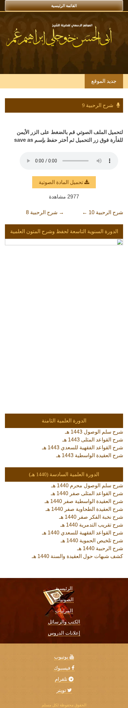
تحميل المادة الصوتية (61, 182)
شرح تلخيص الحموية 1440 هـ (92, 540)
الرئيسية (64, 588)
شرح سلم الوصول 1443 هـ (94, 432)
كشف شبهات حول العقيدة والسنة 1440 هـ (77, 556)
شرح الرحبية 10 (102, 212)
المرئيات (64, 610)
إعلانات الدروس (64, 633)
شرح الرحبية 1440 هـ (100, 548)
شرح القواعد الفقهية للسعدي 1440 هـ (82, 532)
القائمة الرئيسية (64, 5)
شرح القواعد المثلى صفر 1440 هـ (87, 493)
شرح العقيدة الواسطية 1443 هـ (89, 455)
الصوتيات (64, 599)
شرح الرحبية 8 (45, 212)
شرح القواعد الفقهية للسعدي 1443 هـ (82, 447)
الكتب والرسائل (64, 621)
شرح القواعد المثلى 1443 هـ (92, 439)
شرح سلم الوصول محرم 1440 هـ (87, 485)
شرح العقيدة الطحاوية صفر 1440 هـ (84, 509)
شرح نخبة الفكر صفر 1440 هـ (91, 517)
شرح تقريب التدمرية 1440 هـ (91, 525)
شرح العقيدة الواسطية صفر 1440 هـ (84, 501)
